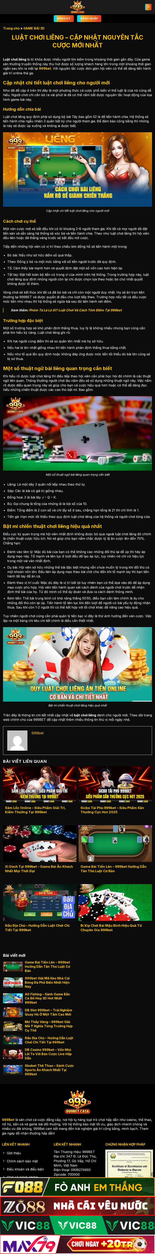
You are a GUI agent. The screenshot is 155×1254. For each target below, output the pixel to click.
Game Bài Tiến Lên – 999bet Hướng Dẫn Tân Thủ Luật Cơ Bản (114, 869)
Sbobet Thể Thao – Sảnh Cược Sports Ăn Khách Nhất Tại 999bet (49, 1070)
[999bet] (77, 7)
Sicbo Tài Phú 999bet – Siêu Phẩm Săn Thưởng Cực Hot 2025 (112, 810)
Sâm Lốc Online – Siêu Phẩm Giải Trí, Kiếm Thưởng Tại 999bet (35, 810)
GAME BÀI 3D (34, 28)
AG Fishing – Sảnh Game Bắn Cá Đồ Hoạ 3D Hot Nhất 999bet (47, 998)
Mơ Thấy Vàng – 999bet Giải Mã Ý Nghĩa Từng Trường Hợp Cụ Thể (49, 1026)
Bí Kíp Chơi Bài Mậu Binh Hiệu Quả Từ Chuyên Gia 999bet (111, 927)
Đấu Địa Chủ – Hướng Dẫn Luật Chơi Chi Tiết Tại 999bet (37, 927)
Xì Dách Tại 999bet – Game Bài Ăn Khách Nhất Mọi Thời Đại (39, 869)
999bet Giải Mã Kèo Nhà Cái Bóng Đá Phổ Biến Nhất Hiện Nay (47, 982)
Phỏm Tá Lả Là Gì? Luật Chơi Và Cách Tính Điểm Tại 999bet (75, 310)
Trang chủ (11, 28)
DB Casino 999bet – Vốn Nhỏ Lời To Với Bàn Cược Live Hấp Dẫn (48, 1054)
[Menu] (148, 7)
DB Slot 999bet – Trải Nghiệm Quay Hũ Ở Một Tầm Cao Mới (48, 1012)
